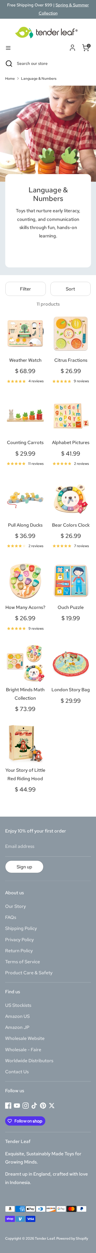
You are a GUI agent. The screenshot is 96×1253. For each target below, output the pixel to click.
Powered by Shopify (72, 1238)
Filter (25, 289)
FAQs (10, 917)
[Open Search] (8, 63)
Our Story (15, 906)
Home (10, 78)
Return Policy (19, 951)
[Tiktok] (34, 1105)
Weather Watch (25, 360)
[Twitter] (52, 1105)
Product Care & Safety (28, 973)
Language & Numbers (39, 78)
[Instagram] (26, 1105)
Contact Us (17, 1072)
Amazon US (17, 1016)
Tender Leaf (45, 1238)
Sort (70, 289)
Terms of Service (22, 962)
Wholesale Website (25, 1038)
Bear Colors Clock (71, 525)
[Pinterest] (43, 1105)
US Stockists (18, 1005)
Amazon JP (17, 1027)
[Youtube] (17, 1105)
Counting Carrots (25, 442)
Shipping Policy (21, 928)
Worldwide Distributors (29, 1061)
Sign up (24, 867)
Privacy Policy (19, 940)
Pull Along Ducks (25, 525)
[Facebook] (8, 1105)
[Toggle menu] (8, 48)
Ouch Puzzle (71, 607)
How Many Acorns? (25, 607)
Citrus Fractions (70, 360)
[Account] (72, 46)
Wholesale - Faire (23, 1049)
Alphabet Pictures (70, 442)
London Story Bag (70, 690)
